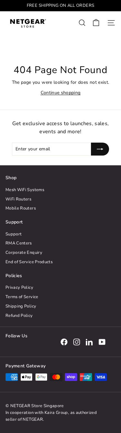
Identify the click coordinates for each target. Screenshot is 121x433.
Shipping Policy (20, 306)
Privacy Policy (19, 287)
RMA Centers (18, 243)
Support (13, 234)
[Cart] (96, 22)
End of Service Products (29, 262)
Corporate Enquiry (23, 252)
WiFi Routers (18, 199)
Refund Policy (19, 316)
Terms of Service (21, 297)
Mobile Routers (20, 208)
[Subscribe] (100, 149)
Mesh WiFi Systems (24, 190)
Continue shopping (61, 93)
